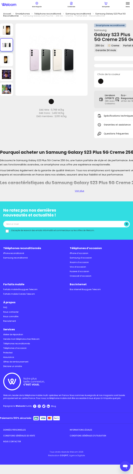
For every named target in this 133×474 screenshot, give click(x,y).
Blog (53, 406)
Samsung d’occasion (81, 257)
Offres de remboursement (15, 361)
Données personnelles (14, 429)
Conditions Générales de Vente (19, 435)
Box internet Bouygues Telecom (85, 289)
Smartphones (22, 13)
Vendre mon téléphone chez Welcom (21, 339)
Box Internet (78, 284)
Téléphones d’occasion (86, 248)
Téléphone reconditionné (47, 13)
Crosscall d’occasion (80, 276)
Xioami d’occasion (79, 262)
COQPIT (64, 455)
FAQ (5, 307)
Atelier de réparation (13, 334)
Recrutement (9, 321)
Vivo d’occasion (78, 266)
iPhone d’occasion (79, 253)
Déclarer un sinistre (12, 366)
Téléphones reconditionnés (22, 248)
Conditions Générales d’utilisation (88, 435)
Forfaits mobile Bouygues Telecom (20, 289)
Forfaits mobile (13, 284)
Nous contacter (10, 312)
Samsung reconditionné (78, 13)
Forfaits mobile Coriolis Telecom (19, 294)
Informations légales (81, 429)
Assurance (8, 357)
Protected (7, 352)
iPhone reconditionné (13, 253)
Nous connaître (10, 316)
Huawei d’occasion (79, 271)
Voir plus (79, 191)
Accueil (7, 13)
